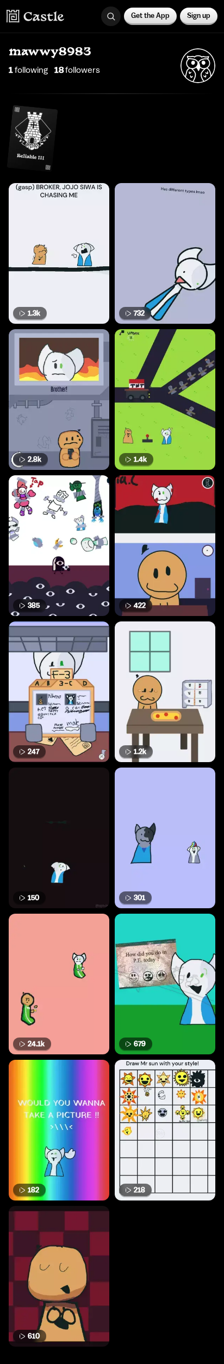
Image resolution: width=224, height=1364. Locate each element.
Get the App (150, 15)
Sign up (198, 15)
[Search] (111, 16)
